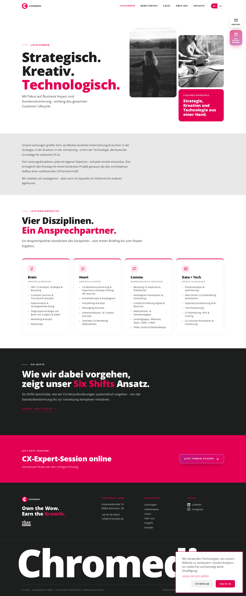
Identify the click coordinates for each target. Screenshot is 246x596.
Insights (199, 5)
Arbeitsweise (149, 5)
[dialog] (209, 572)
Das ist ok (225, 583)
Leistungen (127, 5)
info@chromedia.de (113, 518)
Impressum (169, 590)
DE (214, 6)
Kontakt (148, 527)
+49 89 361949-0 (111, 514)
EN (220, 6)
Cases (166, 5)
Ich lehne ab (202, 583)
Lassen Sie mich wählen (195, 575)
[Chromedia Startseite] (31, 6)
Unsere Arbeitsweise (37, 408)
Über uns (182, 5)
